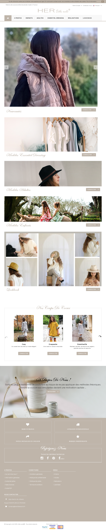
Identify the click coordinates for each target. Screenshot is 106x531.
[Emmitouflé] (82, 328)
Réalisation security (52, 524)
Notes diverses (9, 484)
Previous (5, 336)
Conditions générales (36, 474)
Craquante (53, 344)
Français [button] (98, 5)
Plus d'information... (91, 1)
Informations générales (12, 477)
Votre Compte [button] (76, 5)
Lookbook (12, 289)
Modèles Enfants (18, 225)
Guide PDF (8, 488)
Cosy (24, 344)
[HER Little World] (54, 10)
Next (101, 336)
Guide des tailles (10, 481)
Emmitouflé (82, 344)
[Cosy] (24, 328)
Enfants (56, 474)
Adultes (56, 477)
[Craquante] (53, 328)
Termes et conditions (36, 484)
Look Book (57, 484)
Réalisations (57, 481)
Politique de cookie (35, 481)
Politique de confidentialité (38, 477)
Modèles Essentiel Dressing (25, 155)
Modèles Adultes (18, 189)
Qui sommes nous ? (11, 474)
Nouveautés (13, 111)
